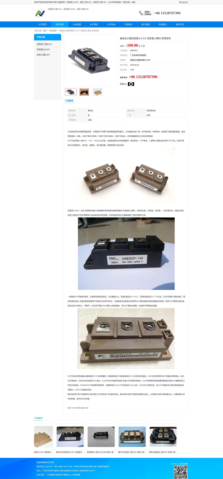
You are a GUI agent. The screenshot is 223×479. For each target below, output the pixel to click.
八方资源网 (50, 475)
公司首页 (42, 24)
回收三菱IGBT (43, 55)
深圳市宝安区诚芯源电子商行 (86, 467)
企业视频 (77, 24)
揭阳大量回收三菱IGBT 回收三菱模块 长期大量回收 (149, 452)
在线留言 (163, 24)
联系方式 (180, 24)
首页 (45, 31)
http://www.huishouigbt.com (78, 408)
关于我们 (94, 24)
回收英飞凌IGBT (44, 44)
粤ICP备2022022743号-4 (64, 467)
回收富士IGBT (43, 49)
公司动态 (111, 24)
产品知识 (128, 24)
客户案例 (145, 24)
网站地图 (76, 475)
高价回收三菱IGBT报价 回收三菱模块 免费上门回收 (180, 452)
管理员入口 (68, 475)
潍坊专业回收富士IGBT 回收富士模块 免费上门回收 (56, 452)
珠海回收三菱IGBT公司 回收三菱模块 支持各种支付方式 (88, 452)
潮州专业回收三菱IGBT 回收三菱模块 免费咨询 (116, 452)
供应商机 (60, 24)
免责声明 (59, 475)
